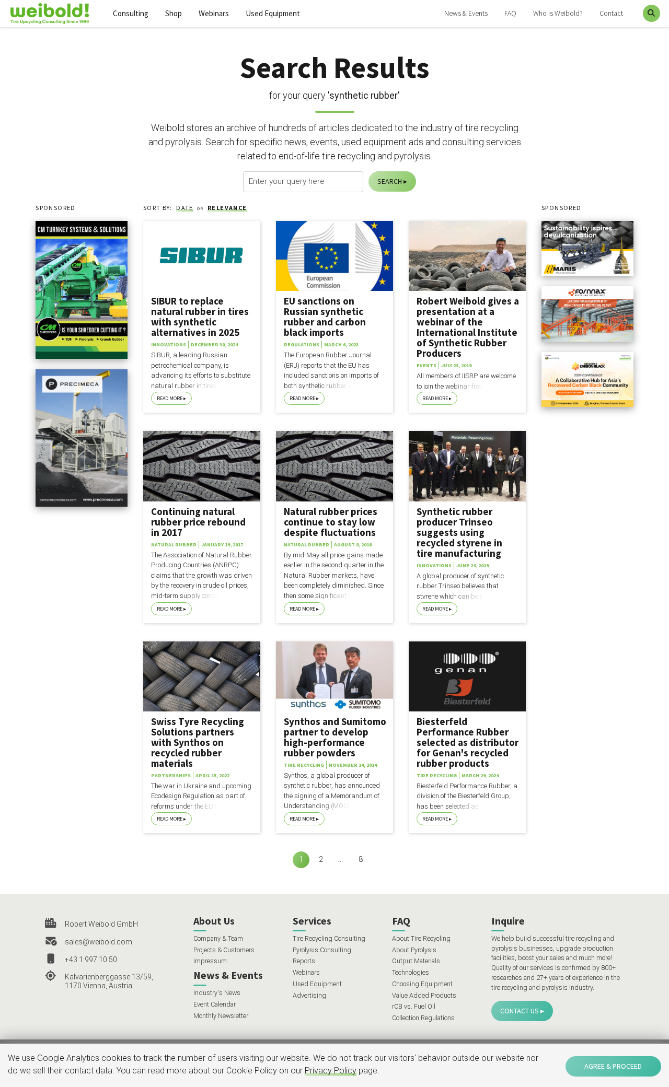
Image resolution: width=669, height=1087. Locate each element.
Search (389, 181)
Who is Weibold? (558, 13)
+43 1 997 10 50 (91, 959)
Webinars (214, 13)
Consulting (130, 13)
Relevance (227, 208)
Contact (611, 13)
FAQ (510, 13)
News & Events (466, 13)
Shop (173, 13)
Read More (169, 398)
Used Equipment (273, 13)
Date (184, 208)
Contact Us (519, 1010)
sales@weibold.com (98, 942)
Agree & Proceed (613, 1066)
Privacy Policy (330, 1071)
